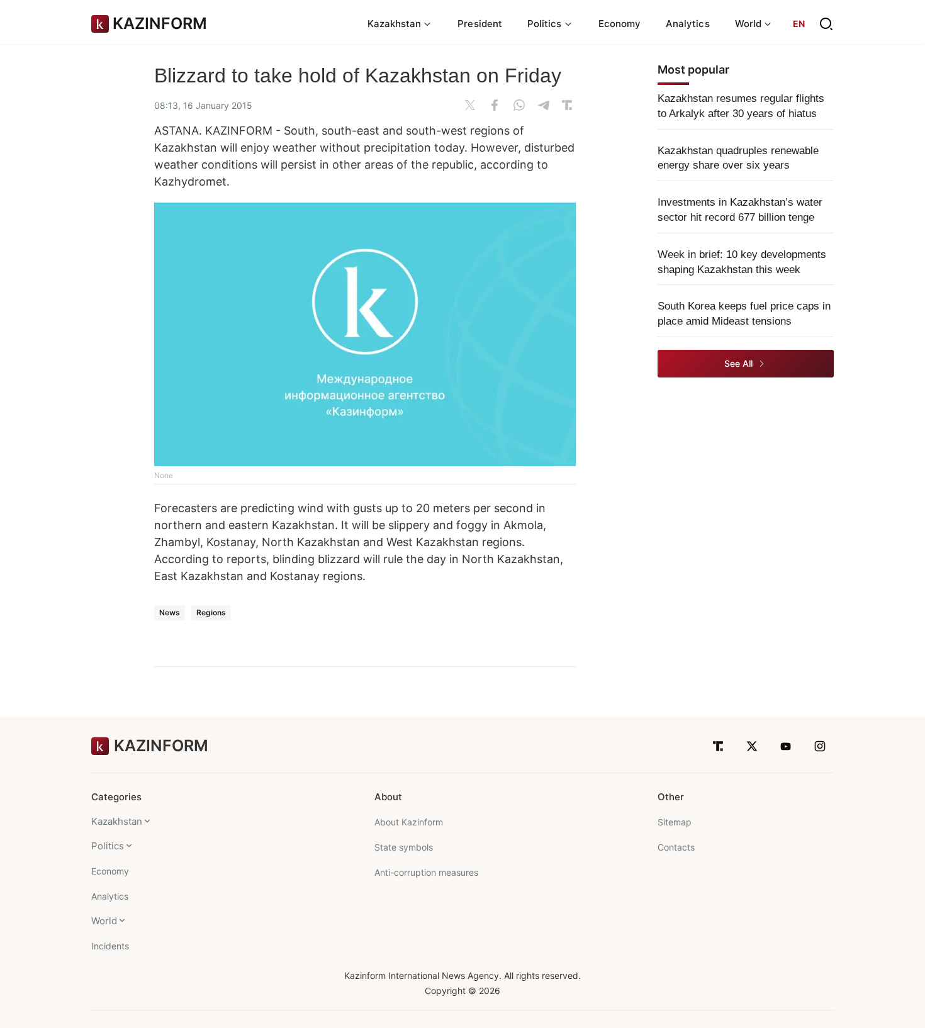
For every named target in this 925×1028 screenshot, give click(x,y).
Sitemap (675, 822)
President (479, 24)
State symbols (403, 847)
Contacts (676, 847)
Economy (619, 24)
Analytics (688, 24)
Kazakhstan (116, 821)
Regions (211, 612)
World (104, 921)
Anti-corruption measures (426, 872)
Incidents (110, 946)
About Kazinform (408, 822)
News (169, 612)
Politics (107, 846)
